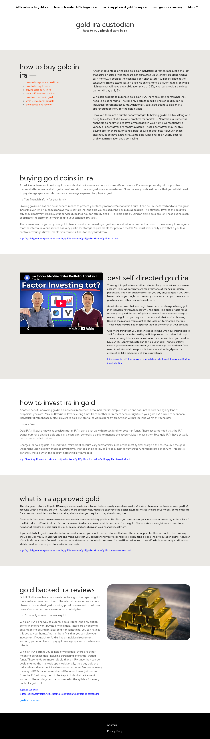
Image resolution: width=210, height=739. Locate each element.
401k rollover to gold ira (32, 7)
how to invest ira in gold (39, 97)
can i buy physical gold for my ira (125, 7)
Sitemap (112, 724)
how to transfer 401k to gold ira (75, 7)
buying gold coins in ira (38, 89)
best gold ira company (167, 7)
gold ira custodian (30, 700)
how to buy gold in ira (38, 86)
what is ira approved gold (40, 100)
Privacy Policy (115, 731)
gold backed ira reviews (39, 104)
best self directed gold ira (40, 93)
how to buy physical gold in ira (42, 82)
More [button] (191, 7)
